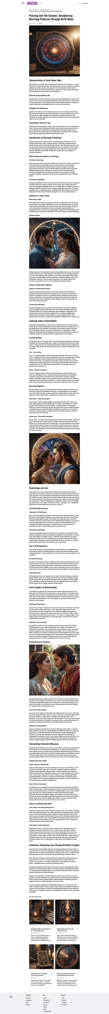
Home (30, 9)
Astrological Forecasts (45, 9)
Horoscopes (35, 9)
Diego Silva (32, 23)
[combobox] (59, 3)
